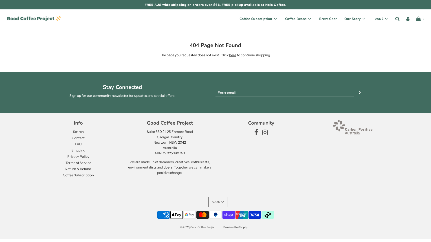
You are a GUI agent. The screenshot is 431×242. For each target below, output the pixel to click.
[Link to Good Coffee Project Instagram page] (265, 134)
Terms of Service (78, 163)
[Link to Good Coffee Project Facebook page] (256, 134)
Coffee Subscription (78, 175)
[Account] (407, 19)
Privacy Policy (78, 156)
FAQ (78, 144)
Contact (78, 138)
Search (78, 132)
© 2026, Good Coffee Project (198, 227)
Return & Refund (78, 169)
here (232, 55)
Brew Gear (328, 19)
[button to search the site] (397, 19)
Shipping (78, 150)
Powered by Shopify (235, 227)
